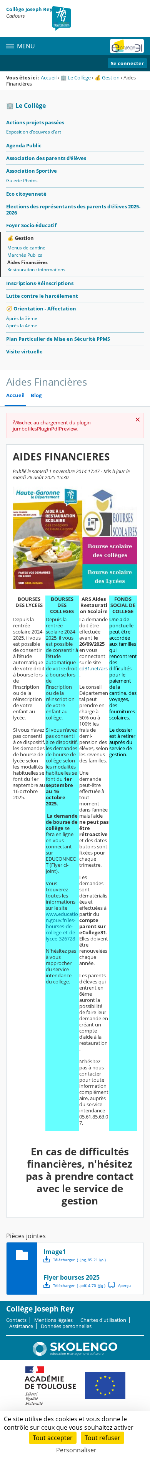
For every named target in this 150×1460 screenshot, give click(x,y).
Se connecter (127, 63)
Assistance (21, 1326)
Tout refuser (102, 1438)
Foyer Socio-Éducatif (31, 225)
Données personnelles (66, 1326)
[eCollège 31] (127, 46)
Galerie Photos (22, 180)
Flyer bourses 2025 (71, 1277)
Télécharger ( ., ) (79, 1259)
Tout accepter (53, 1438)
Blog (36, 395)
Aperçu (119, 1285)
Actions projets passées (35, 122)
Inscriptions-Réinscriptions (39, 283)
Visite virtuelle (24, 351)
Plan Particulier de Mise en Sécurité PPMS (58, 338)
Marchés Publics (24, 255)
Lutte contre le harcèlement (42, 295)
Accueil (49, 77)
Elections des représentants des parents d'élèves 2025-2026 (73, 209)
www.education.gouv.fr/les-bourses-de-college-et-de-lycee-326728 (62, 926)
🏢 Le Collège (75, 77)
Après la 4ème (21, 325)
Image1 (54, 1251)
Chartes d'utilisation (103, 1320)
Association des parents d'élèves (46, 158)
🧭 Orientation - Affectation (41, 308)
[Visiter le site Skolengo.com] (75, 1354)
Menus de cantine (26, 247)
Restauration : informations (36, 269)
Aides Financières (27, 262)
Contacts (16, 1320)
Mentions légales (53, 1320)
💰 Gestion (107, 77)
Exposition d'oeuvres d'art (33, 132)
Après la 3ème (21, 318)
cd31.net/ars (93, 668)
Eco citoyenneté (26, 193)
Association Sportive (31, 170)
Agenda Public (24, 145)
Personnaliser (76, 1450)
